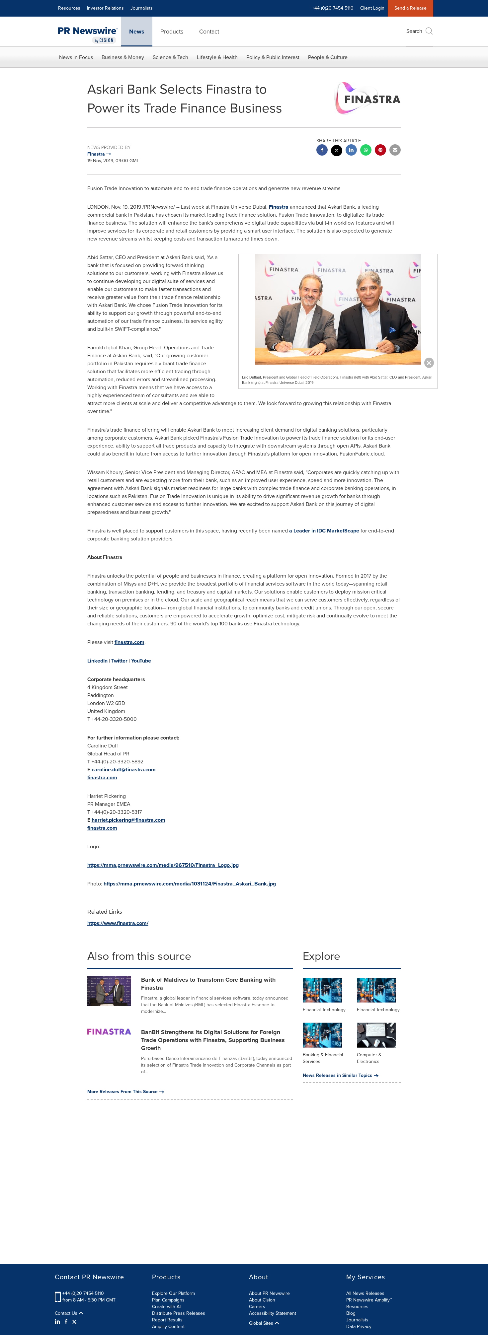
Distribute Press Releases (178, 1313)
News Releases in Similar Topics (337, 1075)
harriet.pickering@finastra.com (128, 820)
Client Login (372, 8)
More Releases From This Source (122, 1092)
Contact (209, 31)
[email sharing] (395, 150)
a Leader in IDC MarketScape (324, 530)
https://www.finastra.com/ (117, 923)
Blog (351, 1313)
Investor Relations (105, 8)
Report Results (167, 1319)
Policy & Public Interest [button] (272, 57)
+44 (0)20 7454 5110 (83, 1293)
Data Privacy (358, 1326)
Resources (69, 8)
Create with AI (166, 1306)
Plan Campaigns (168, 1300)
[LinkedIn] (58, 1321)
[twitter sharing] (336, 151)
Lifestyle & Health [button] (217, 57)
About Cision (262, 1300)
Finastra (278, 207)
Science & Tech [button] (170, 57)
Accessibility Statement (272, 1313)
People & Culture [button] (328, 57)
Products (171, 31)
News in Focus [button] (76, 57)
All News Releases (365, 1293)
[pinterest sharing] (380, 150)
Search (414, 31)
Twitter (119, 661)
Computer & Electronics (369, 1058)
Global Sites (262, 1323)
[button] (338, 309)
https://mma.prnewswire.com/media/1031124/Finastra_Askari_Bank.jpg (190, 883)
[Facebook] (66, 1321)
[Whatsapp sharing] (365, 150)
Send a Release (410, 8)
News (136, 31)
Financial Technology (324, 1009)
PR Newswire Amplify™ (369, 1300)
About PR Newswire (269, 1293)
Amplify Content (168, 1326)
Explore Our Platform (173, 1293)
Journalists (141, 8)
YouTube (141, 661)
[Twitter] (74, 1321)
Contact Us (67, 1313)
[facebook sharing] (322, 150)
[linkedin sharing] (351, 150)
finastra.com (129, 642)
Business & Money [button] (123, 57)
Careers (257, 1306)
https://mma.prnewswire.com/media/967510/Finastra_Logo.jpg (163, 865)
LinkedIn (97, 661)
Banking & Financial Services (323, 1058)
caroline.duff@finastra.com (124, 769)
